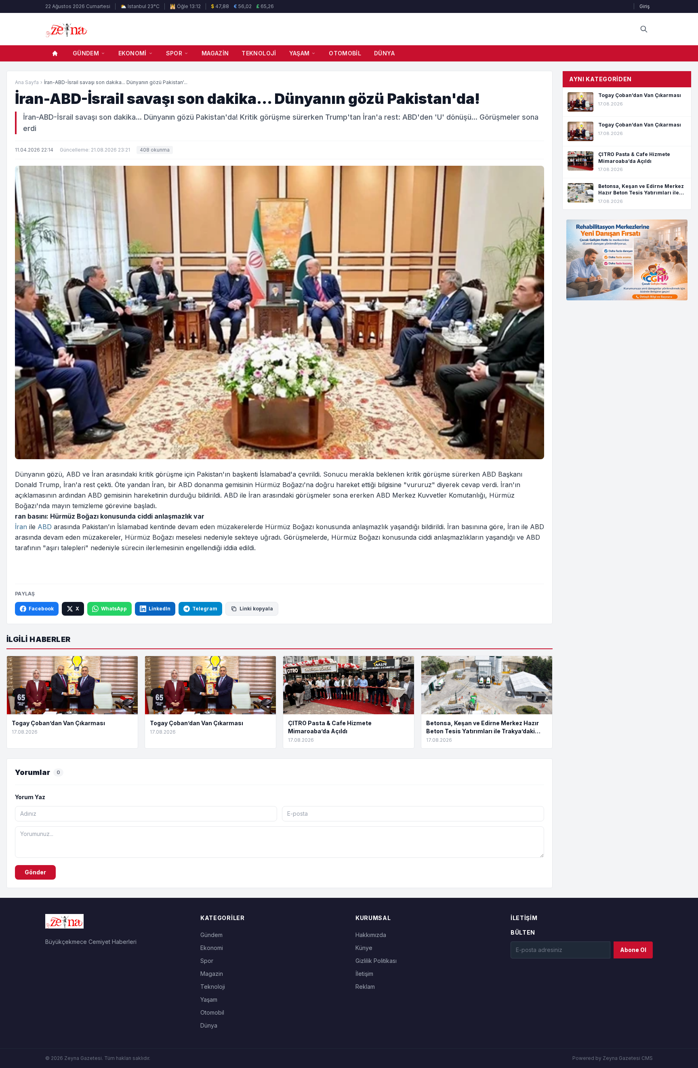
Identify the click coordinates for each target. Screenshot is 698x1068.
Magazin (215, 53)
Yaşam (299, 53)
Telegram (204, 609)
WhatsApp (114, 609)
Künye (363, 947)
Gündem (86, 53)
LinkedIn (159, 609)
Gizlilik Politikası (376, 960)
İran (21, 527)
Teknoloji (259, 53)
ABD (45, 527)
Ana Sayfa (27, 82)
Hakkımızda (370, 934)
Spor (174, 53)
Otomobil (345, 53)
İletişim (364, 973)
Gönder (35, 872)
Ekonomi (132, 53)
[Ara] (644, 29)
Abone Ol (633, 949)
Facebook (41, 609)
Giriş (644, 6)
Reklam (365, 986)
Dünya (384, 53)
